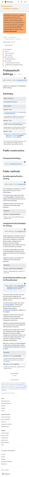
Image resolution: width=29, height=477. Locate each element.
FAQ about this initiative (10, 31)
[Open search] (18, 2)
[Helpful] (12, 42)
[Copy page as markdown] (19, 74)
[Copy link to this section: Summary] (14, 94)
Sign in (25, 1)
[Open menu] (2, 2)
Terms (2, 470)
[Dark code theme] (25, 78)
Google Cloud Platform (6, 461)
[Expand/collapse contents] (12, 49)
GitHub (3, 410)
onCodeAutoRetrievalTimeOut (11, 347)
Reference (18, 39)
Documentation (6, 6)
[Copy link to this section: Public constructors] (4, 153)
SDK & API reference (6, 403)
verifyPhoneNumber (8, 197)
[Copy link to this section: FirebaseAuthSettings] (22, 158)
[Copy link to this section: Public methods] (21, 171)
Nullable (9, 135)
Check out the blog (5, 417)
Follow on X (3, 421)
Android (3, 454)
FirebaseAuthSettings (22, 80)
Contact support (5, 433)
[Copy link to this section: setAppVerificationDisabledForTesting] (13, 226)
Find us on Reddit (5, 419)
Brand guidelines (5, 442)
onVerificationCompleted (10, 310)
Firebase (5, 37)
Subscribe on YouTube (6, 424)
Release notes (4, 440)
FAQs (2, 445)
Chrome (3, 456)
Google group (4, 437)
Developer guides (5, 401)
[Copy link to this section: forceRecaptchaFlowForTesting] (10, 179)
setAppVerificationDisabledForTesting (15, 123)
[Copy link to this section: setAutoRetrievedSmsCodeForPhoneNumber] (18, 280)
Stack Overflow (4, 435)
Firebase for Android (11, 9)
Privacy (7, 470)
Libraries (3, 408)
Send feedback (9, 45)
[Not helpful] (14, 42)
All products (4, 464)
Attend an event (5, 426)
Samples (3, 405)
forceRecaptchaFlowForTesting (12, 112)
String (14, 135)
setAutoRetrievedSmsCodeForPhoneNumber (15, 134)
